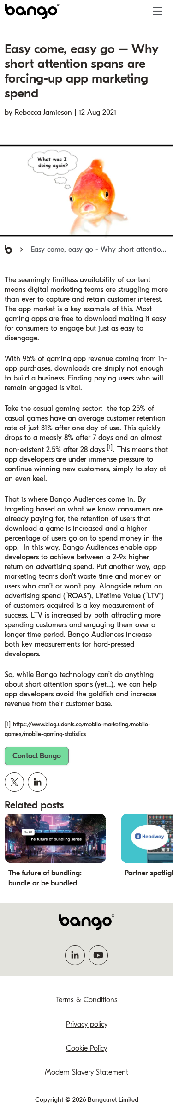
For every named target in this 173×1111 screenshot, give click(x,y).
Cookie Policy (86, 1048)
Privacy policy (86, 1024)
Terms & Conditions (87, 1000)
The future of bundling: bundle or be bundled (45, 878)
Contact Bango (36, 756)
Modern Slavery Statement (86, 1072)
